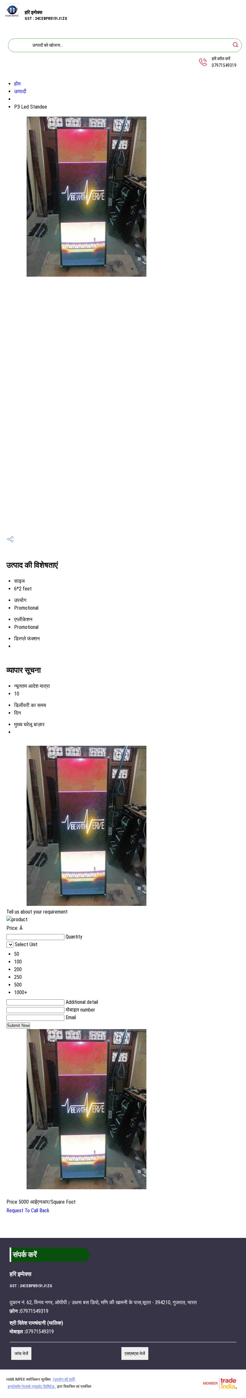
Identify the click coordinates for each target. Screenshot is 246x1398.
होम (17, 84)
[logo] (12, 16)
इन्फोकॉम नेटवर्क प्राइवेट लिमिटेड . (32, 1386)
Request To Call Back (27, 1210)
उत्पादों (20, 91)
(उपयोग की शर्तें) (64, 1379)
